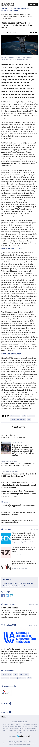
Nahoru (4, 703)
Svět (21, 16)
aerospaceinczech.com (19, 722)
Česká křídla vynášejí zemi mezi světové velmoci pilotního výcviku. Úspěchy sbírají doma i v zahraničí (18, 485)
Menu (34, 4)
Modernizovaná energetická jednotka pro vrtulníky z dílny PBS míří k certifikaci (18, 513)
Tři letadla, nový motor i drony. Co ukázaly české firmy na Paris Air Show (23, 549)
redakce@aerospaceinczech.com (21, 744)
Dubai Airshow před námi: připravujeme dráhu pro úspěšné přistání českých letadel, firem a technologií (19, 493)
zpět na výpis (20, 427)
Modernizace (24, 674)
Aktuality (25, 8)
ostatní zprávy (33, 529)
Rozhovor (5, 11)
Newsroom (14, 11)
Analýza (17, 8)
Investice (25, 16)
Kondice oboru (15, 16)
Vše (2, 8)
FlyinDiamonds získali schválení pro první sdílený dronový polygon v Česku (17, 521)
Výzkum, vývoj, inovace (18, 419)
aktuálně (27, 14)
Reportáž (8, 8)
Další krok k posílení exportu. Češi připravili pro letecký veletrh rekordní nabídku (24, 564)
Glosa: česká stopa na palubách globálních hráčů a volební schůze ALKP (18, 475)
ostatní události (33, 604)
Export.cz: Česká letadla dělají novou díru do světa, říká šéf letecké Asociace (18, 465)
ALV (10, 18)
